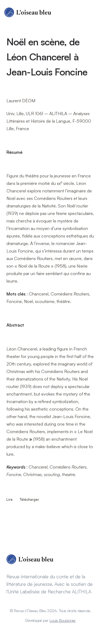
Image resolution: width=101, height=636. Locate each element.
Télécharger (29, 499)
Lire (10, 499)
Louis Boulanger (63, 620)
